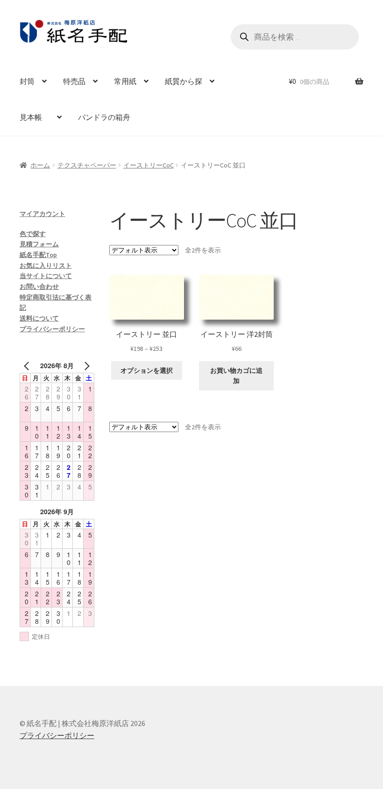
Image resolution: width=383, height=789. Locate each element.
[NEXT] (85, 365)
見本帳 (35, 117)
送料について (39, 318)
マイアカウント (42, 213)
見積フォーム (39, 244)
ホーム (40, 165)
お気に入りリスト (46, 265)
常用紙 (125, 81)
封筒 (27, 81)
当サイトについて (46, 276)
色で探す (33, 234)
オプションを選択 (147, 370)
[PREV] (28, 365)
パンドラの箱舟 (104, 117)
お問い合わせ (39, 286)
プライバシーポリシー (52, 329)
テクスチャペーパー (86, 165)
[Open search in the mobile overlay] (295, 37)
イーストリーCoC (148, 165)
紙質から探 (183, 81)
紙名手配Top (38, 255)
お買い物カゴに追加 (236, 375)
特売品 (74, 81)
